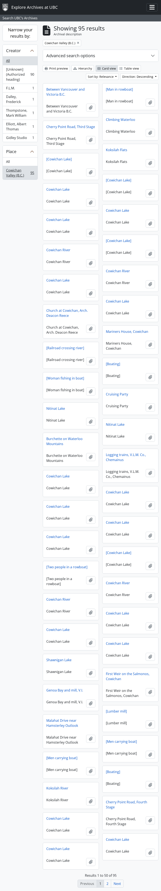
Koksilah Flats (116, 150)
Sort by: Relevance (101, 77)
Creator (13, 50)
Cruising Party (117, 394)
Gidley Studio (20, 138)
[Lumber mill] (116, 711)
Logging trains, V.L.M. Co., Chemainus (126, 457)
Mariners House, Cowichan (127, 331)
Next (117, 883)
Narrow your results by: (20, 33)
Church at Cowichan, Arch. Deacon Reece (67, 313)
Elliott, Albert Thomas (20, 126)
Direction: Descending (138, 77)
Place (11, 151)
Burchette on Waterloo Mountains (64, 441)
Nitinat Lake (55, 408)
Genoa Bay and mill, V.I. (64, 690)
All (8, 60)
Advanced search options (70, 55)
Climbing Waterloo (120, 119)
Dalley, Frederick (20, 99)
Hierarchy (85, 68)
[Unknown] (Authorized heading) (20, 74)
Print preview (58, 68)
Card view (108, 68)
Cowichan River (58, 250)
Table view (131, 68)
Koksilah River (57, 788)
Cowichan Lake (58, 189)
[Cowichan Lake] (59, 159)
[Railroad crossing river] (65, 348)
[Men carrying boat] (121, 741)
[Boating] (113, 364)
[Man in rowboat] (119, 89)
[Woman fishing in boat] (65, 378)
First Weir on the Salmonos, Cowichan (127, 676)
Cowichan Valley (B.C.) (20, 173)
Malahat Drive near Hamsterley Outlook (62, 723)
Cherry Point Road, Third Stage (70, 126)
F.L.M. (20, 89)
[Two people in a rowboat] (66, 567)
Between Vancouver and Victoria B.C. (65, 92)
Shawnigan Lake (58, 660)
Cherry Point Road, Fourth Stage (126, 804)
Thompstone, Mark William (20, 113)
